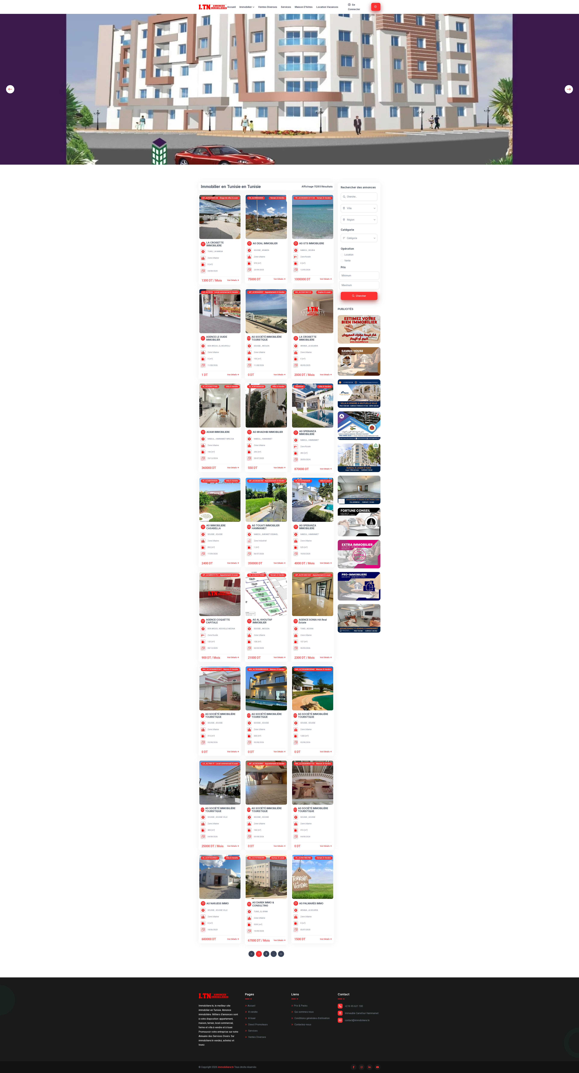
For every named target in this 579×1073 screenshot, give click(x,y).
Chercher (360, 295)
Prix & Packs (300, 1005)
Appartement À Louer (229, 575)
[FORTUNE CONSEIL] (359, 522)
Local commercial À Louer (227, 764)
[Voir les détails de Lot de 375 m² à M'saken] (266, 217)
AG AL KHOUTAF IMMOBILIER (262, 621)
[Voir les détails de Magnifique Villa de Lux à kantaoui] (312, 688)
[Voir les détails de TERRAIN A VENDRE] (312, 877)
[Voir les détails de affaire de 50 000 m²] (312, 217)
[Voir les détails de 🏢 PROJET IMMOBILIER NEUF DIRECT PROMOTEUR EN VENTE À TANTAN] (266, 311)
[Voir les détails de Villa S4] (219, 877)
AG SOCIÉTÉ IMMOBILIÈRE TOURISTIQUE (267, 338)
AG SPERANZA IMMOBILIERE (307, 433)
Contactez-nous (302, 1024)
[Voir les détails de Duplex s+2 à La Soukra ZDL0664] (312, 311)
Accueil (231, 6)
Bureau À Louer (278, 858)
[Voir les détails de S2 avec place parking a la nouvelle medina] (219, 594)
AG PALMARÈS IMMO (311, 903)
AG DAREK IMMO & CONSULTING (263, 904)
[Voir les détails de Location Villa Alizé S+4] (312, 500)
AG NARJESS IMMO (217, 903)
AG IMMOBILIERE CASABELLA (216, 527)
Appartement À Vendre (274, 292)
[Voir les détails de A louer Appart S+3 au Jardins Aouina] (312, 594)
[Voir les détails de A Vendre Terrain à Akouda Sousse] (266, 594)
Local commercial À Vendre (226, 292)
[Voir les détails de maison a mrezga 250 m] (266, 406)
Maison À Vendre (230, 669)
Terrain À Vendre (277, 198)
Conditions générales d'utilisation (312, 1018)
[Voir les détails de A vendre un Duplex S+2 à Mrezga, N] (219, 406)
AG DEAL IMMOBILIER (265, 243)
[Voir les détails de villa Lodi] (312, 406)
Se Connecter (354, 7)
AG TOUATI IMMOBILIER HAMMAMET (266, 527)
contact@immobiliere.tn (357, 1020)
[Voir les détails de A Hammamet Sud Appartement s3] (266, 500)
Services (286, 6)
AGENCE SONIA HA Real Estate (313, 621)
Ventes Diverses (267, 6)
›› (281, 953)
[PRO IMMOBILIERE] (359, 586)
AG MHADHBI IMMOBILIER (268, 432)
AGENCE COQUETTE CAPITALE (218, 621)
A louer (252, 1018)
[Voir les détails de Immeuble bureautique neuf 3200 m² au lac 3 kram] (266, 877)
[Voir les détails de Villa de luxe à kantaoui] (266, 688)
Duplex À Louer (324, 292)
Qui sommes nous (304, 1011)
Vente (347, 260)
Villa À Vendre (232, 387)
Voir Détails (232, 280)
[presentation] (10, 89)
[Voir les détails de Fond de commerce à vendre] (219, 311)
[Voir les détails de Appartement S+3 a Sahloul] (266, 783)
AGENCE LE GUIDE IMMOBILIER (216, 338)
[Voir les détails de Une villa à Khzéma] (219, 500)
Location (348, 254)
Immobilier (245, 6)
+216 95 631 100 (354, 1006)
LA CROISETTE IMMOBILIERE (215, 244)
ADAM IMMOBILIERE (218, 432)
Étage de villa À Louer (229, 198)
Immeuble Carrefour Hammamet (361, 1013)
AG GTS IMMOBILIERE (311, 243)
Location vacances (327, 6)
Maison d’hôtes (304, 6)
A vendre (253, 1011)
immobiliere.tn (226, 1067)
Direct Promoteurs (258, 1024)
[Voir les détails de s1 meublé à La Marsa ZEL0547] (219, 217)
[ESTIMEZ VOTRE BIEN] (359, 329)
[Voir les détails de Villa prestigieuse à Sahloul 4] (219, 688)
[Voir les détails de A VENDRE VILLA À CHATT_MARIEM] (312, 783)
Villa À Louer (325, 481)
